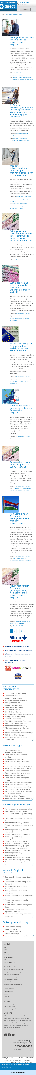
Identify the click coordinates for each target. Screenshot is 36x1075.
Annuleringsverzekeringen (11, 974)
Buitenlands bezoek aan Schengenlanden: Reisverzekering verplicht (21, 409)
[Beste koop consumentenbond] (8, 672)
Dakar (14, 558)
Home (3, 15)
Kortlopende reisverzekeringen (13, 972)
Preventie (7, 955)
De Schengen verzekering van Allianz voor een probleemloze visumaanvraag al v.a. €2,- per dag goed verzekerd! (21, 111)
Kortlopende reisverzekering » (16, 700)
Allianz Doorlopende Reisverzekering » (19, 733)
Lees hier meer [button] (7, 1067)
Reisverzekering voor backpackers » (18, 768)
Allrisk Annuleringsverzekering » (16, 811)
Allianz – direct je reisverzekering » (17, 789)
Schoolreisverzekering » (13, 712)
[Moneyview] (18, 681)
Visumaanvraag (14, 320)
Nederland (21, 560)
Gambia (19, 558)
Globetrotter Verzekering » (14, 707)
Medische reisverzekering (21, 79)
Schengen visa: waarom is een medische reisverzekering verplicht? (22, 41)
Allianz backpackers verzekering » (17, 728)
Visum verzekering (24, 381)
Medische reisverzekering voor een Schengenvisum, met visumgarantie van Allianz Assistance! (21, 170)
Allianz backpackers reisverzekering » (18, 791)
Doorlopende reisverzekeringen (13, 969)
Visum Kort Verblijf (24, 318)
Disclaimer (7, 1001)
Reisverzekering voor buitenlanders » (18, 782)
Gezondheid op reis (9, 962)
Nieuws (6, 952)
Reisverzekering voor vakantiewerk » (18, 762)
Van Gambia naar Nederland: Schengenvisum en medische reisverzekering (19, 518)
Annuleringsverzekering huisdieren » (18, 841)
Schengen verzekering (24, 140)
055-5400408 (24, 2)
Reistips (6, 950)
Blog (5, 947)
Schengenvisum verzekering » (15, 716)
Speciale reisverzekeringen (12, 982)
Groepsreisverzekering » (14, 710)
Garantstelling (28, 77)
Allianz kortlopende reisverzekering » (18, 787)
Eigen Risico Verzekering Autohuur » (18, 721)
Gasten (12, 79)
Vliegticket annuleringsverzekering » (18, 860)
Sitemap (6, 996)
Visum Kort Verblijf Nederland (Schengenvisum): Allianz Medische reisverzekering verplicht (19, 591)
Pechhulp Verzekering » (13, 719)
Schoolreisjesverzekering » (14, 759)
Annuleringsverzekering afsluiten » (17, 823)
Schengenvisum (14, 208)
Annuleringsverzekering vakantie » (17, 850)
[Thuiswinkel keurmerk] (26, 672)
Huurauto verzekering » (13, 730)
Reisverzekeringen (9, 960)
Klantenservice (8, 991)
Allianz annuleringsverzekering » (17, 726)
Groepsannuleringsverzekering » (17, 843)
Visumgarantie (13, 142)
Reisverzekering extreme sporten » (17, 771)
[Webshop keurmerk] (16, 672)
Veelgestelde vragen (10, 1006)
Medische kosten (17, 138)
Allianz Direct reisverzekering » (16, 723)
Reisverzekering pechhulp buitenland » (19, 798)
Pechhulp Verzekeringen (11, 977)
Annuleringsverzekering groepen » (17, 834)
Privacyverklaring (9, 1004)
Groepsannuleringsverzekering (13, 984)
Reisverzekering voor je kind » (15, 775)
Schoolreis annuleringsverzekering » (18, 857)
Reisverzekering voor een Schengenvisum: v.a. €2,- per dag (20, 464)
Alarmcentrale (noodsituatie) (12, 1009)
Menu (25, 9)
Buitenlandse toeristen (19, 77)
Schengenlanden (23, 206)
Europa (15, 488)
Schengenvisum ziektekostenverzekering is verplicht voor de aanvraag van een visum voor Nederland (22, 236)
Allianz (18, 133)
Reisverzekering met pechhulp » (16, 785)
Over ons (6, 999)
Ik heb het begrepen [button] (18, 1072)
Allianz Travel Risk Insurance (23, 72)
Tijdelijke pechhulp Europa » (15, 735)
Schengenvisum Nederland (17, 75)
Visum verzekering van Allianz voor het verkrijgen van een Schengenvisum (21, 347)
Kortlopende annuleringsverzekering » (19, 714)
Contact (6, 994)
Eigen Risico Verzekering (11, 979)
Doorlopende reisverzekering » (16, 693)
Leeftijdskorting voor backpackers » (18, 936)
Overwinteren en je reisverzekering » (18, 773)
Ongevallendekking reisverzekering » (18, 766)
